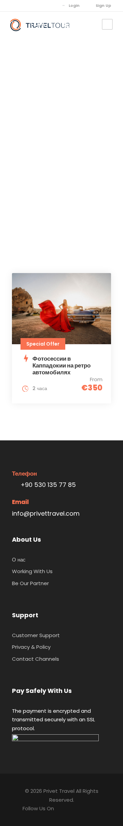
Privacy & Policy (31, 646)
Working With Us (32, 571)
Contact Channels (35, 658)
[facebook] (13, 5)
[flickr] (23, 5)
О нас (19, 559)
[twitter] (34, 5)
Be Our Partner (30, 583)
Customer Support (36, 635)
